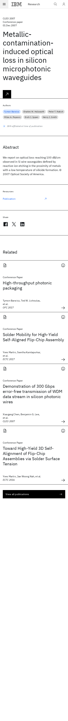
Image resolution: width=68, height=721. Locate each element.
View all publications (17, 494)
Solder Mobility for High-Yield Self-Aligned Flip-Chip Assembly (33, 337)
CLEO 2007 (9, 18)
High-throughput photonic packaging (27, 285)
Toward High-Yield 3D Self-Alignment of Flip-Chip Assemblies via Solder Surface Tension (31, 456)
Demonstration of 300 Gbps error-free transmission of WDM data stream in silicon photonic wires (32, 394)
